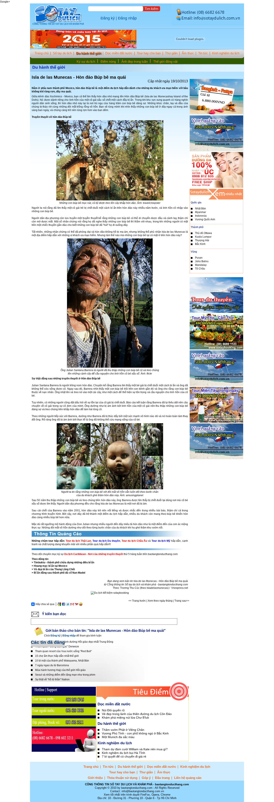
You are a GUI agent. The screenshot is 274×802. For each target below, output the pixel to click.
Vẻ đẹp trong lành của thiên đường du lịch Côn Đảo (137, 714)
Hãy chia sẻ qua (45, 604)
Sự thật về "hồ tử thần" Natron (52, 679)
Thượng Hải (202, 240)
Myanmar (200, 212)
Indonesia (201, 215)
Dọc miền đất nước (119, 53)
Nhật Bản (200, 208)
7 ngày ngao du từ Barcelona (52, 665)
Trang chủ (42, 53)
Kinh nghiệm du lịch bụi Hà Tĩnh (123, 753)
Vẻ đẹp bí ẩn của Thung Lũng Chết (54, 569)
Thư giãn (171, 53)
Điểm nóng (108, 61)
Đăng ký (108, 18)
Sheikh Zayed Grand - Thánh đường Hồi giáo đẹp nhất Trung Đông (74, 641)
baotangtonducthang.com (173, 584)
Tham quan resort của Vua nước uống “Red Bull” (63, 651)
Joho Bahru (201, 261)
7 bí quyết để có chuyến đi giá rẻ (124, 756)
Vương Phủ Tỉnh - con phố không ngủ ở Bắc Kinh (135, 733)
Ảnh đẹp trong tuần (134, 61)
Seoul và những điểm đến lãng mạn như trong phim (65, 674)
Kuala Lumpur (203, 236)
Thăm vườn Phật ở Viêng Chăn (123, 729)
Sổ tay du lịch (62, 53)
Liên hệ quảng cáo (187, 778)
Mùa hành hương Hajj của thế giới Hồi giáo (60, 670)
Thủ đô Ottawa (203, 233)
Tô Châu (200, 268)
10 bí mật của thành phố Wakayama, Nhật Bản (62, 660)
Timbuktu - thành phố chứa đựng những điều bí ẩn (64, 562)
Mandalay (201, 264)
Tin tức (203, 53)
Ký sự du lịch (86, 61)
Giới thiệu (95, 778)
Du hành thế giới (88, 53)
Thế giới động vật (165, 61)
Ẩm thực (188, 53)
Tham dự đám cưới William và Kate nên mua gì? (135, 749)
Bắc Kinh (200, 244)
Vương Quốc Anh (205, 219)
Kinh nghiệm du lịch (225, 53)
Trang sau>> (181, 600)
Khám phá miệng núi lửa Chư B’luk (125, 717)
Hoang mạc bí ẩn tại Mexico (50, 565)
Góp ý (146, 778)
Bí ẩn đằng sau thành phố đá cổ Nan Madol (59, 572)
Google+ (5, 1)
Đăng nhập (127, 18)
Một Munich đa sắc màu (118, 737)
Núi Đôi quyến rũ (113, 710)
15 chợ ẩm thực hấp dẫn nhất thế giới (57, 655)
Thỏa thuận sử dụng (122, 778)
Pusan (199, 257)
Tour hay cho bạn (149, 53)
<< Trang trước (137, 600)
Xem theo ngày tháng (160, 600)
